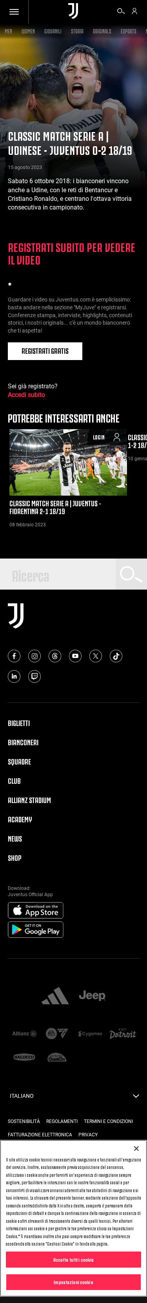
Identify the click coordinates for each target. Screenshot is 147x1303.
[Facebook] (14, 656)
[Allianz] (24, 1034)
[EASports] (57, 1034)
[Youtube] (75, 656)
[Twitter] (95, 656)
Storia (77, 30)
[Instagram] (34, 656)
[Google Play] (36, 930)
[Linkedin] (14, 676)
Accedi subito (26, 395)
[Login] (134, 12)
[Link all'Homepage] (73, 11)
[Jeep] (92, 996)
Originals (102, 30)
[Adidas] (55, 996)
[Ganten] (57, 1057)
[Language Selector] (136, 1098)
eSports (128, 30)
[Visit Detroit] (122, 1034)
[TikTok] (116, 656)
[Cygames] (90, 1034)
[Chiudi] (136, 1148)
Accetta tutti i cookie (73, 1259)
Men (8, 30)
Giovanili (53, 30)
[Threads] (55, 656)
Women (28, 30)
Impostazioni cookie (73, 1282)
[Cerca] (121, 12)
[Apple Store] (36, 910)
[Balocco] (24, 1057)
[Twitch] (34, 676)
